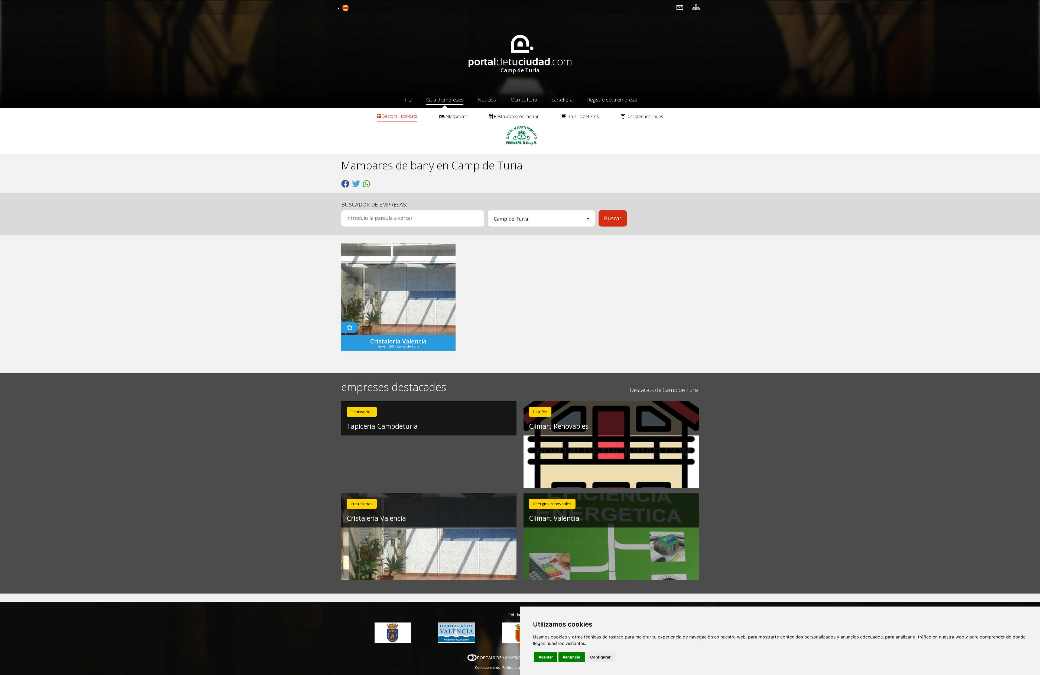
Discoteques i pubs (644, 116)
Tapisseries (362, 411)
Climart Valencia (554, 518)
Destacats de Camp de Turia (664, 390)
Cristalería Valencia (376, 518)
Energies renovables (552, 503)
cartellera (562, 99)
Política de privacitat (518, 667)
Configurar (600, 657)
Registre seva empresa (612, 99)
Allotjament (455, 116)
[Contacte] (680, 7)
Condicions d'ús (487, 667)
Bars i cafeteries (582, 116)
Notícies (487, 99)
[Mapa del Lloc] (696, 7)
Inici (407, 99)
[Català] (342, 8)
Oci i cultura (524, 99)
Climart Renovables (559, 426)
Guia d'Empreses (444, 99)
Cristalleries (362, 503)
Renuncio (571, 657)
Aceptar (545, 657)
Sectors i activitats (399, 116)
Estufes (540, 411)
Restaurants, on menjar (516, 116)
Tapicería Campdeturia (382, 426)
